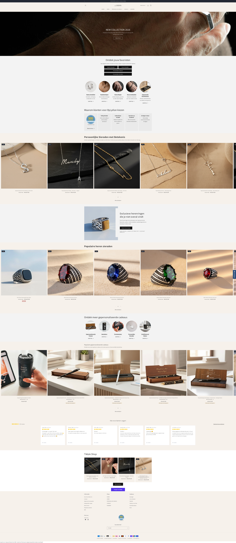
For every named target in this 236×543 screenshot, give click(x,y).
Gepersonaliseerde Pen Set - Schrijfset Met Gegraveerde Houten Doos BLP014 (70, 397)
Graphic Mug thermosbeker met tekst (24, 397)
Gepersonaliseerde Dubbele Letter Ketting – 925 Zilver (117, 190)
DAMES (108, 496)
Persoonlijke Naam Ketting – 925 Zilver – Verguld (70, 190)
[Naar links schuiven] (115, 197)
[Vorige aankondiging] (84, 1)
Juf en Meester (132, 499)
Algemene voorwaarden (122, 538)
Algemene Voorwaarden (89, 501)
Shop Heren (118, 38)
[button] (85, 5)
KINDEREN (109, 505)
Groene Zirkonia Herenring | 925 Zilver (163, 297)
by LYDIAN (101, 538)
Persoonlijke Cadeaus (118, 70)
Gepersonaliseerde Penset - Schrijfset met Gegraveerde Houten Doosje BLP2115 (163, 397)
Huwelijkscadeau (133, 505)
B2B (85, 509)
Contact (85, 499)
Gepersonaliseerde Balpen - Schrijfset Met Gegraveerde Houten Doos (117, 397)
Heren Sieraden (125, 67)
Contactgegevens (136, 538)
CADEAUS (109, 503)
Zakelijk (131, 501)
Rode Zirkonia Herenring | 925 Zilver (70, 297)
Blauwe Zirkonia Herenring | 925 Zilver (117, 297)
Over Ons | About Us (88, 496)
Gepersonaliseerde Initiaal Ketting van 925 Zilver (24, 190)
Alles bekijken (118, 200)
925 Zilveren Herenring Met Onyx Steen (24, 297)
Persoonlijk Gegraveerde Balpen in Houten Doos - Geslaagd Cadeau (210, 397)
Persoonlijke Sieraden (118, 74)
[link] (53, 443)
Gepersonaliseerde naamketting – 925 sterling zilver (210, 190)
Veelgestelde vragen (88, 503)
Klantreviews (90, 128)
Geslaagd (131, 496)
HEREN (108, 499)
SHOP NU (90, 101)
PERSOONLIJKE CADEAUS (112, 501)
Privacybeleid (115, 538)
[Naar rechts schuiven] (120, 197)
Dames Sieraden (111, 67)
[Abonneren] (127, 528)
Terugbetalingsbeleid (107, 538)
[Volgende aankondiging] (151, 1)
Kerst (131, 507)
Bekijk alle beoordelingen (218, 424)
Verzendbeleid (129, 538)
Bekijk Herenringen (126, 228)
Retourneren (86, 505)
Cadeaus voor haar (133, 503)
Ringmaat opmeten (88, 507)
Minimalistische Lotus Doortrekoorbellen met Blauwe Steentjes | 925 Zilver (143, 477)
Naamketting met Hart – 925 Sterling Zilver (163, 190)
